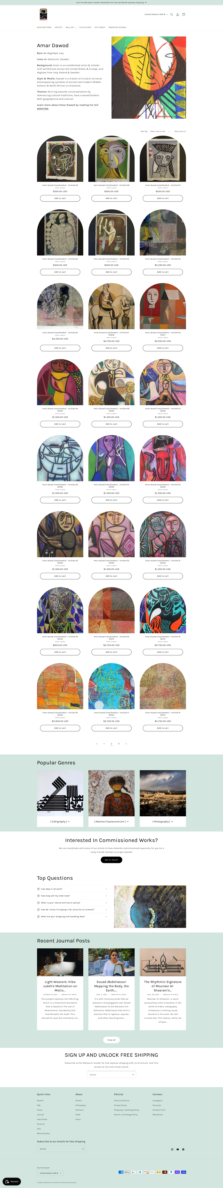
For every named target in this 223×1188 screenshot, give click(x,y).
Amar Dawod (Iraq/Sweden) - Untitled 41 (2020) (111, 333)
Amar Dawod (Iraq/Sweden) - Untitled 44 (163, 259)
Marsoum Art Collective (52, 1182)
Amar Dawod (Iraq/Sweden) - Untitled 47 (163, 185)
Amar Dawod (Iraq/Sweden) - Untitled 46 (60, 259)
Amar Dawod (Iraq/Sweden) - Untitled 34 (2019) (163, 486)
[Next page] (126, 744)
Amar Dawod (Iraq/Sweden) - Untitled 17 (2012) (111, 714)
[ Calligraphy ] (58, 821)
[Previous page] (97, 744)
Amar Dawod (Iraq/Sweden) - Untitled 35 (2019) (111, 486)
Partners (79, 1110)
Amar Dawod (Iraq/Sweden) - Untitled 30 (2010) (60, 638)
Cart (39, 1129)
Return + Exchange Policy (126, 1115)
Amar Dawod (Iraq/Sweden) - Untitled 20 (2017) (111, 638)
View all (111, 1040)
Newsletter (158, 1115)
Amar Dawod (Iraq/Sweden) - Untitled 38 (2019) (111, 410)
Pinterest (157, 1105)
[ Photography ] (161, 821)
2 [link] (111, 743)
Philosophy (80, 1105)
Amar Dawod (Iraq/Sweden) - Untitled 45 (111, 259)
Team (78, 1115)
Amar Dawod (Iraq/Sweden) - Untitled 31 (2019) (162, 562)
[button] (71, 27)
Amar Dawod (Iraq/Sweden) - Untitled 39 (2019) (60, 410)
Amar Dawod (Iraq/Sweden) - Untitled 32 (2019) (111, 562)
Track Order (42, 1119)
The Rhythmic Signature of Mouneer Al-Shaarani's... (163, 986)
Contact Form (159, 1110)
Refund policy (43, 1133)
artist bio (42, 108)
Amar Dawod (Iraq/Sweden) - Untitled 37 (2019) (163, 410)
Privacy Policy (120, 1105)
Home (40, 1110)
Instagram (157, 1100)
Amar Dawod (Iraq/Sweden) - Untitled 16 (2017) (162, 714)
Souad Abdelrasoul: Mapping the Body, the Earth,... (111, 986)
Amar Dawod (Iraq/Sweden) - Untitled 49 (60, 185)
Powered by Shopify (69, 1182)
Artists (78, 1100)
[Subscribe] (133, 1075)
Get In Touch (111, 860)
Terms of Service (121, 1100)
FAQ (39, 1105)
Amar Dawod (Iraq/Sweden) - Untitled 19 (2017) (162, 638)
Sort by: (144, 131)
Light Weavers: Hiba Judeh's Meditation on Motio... (60, 986)
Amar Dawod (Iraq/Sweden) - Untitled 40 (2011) (163, 333)
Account (41, 1124)
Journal (40, 1115)
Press (78, 1119)
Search (40, 1100)
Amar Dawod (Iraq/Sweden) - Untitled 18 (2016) (60, 714)
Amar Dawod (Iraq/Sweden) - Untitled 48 (111, 185)
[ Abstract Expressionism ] (110, 821)
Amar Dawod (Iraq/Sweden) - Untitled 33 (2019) (60, 562)
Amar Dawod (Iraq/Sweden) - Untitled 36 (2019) (60, 486)
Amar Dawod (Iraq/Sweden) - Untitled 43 (60, 332)
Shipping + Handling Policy (126, 1110)
